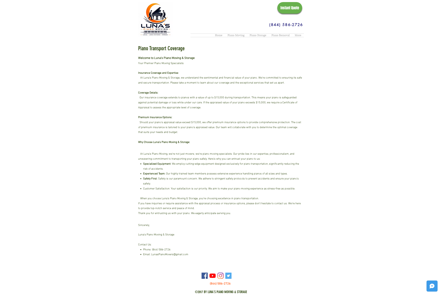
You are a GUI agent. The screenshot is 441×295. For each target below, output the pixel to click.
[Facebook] (205, 276)
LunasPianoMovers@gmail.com (169, 254)
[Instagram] (220, 276)
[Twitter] (228, 276)
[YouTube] (212, 276)
